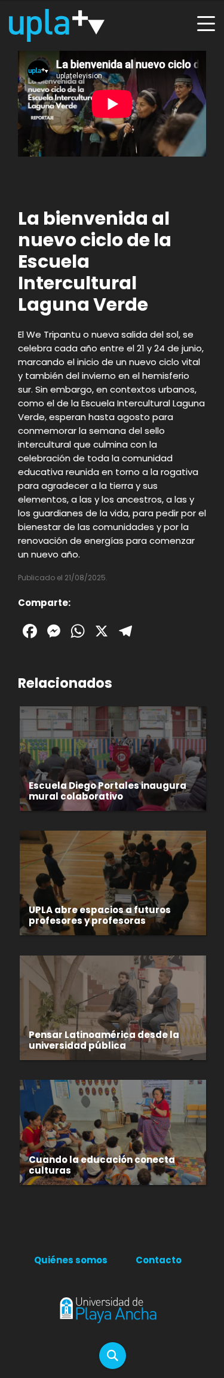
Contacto (159, 1260)
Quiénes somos (71, 1260)
